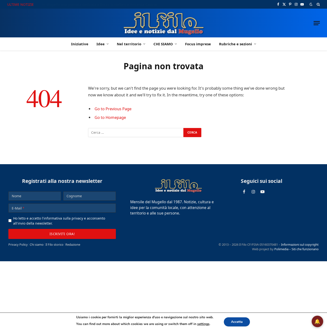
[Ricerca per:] (136, 132)
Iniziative (79, 43)
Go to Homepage (110, 117)
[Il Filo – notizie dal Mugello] (163, 23)
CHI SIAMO (163, 43)
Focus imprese (198, 43)
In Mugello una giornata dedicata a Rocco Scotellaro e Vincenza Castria (99, 4)
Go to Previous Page (113, 108)
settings (203, 324)
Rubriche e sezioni (235, 43)
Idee (100, 43)
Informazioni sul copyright (300, 244)
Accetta (237, 321)
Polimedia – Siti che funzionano (296, 249)
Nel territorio (129, 43)
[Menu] (317, 23)
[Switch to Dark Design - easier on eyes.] (311, 4)
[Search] (318, 4)
